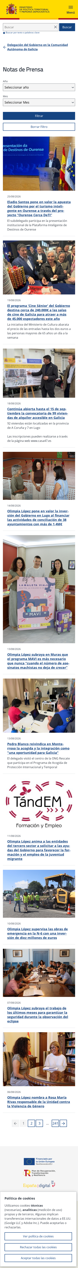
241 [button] (55, 1123)
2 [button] (31, 1123)
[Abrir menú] (70, 9)
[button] (63, 1123)
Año (5, 81)
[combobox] (39, 87)
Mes (5, 96)
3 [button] (39, 1123)
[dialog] (38, 1229)
